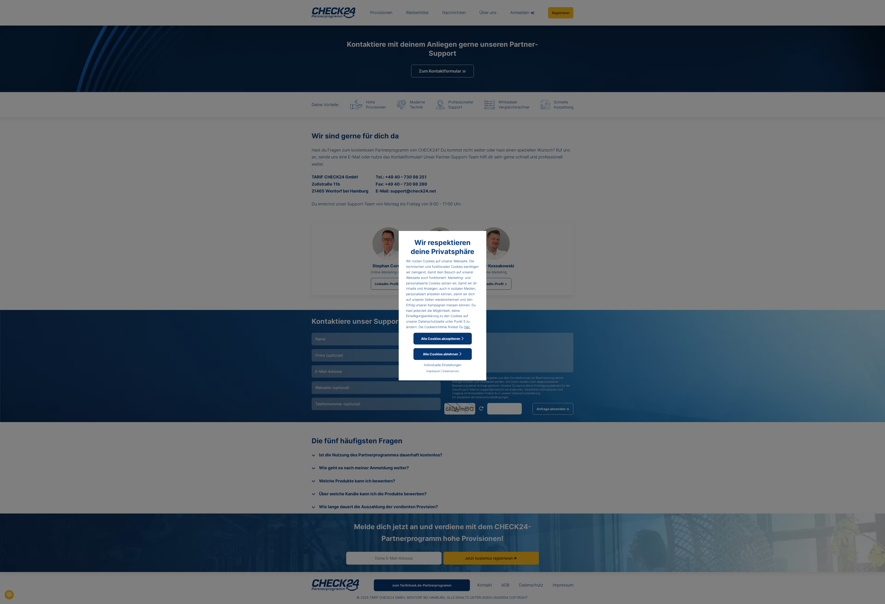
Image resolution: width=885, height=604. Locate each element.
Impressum (433, 371)
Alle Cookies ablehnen (441, 354)
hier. (467, 327)
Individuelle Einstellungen (442, 365)
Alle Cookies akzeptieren (441, 339)
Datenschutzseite (431, 321)
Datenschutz (450, 371)
